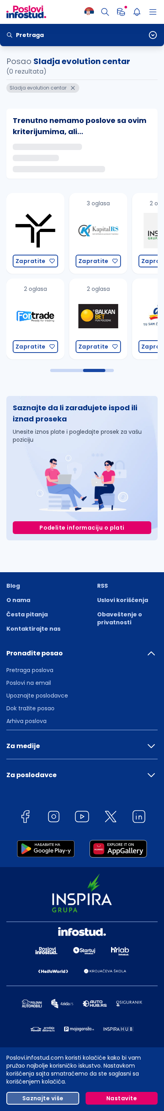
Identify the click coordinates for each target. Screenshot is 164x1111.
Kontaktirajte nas (33, 629)
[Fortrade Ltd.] (34, 319)
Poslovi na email (28, 683)
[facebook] (25, 818)
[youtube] (82, 818)
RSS (102, 586)
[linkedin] (139, 818)
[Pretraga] (105, 12)
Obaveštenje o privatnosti (119, 618)
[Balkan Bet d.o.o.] (97, 319)
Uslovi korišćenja (122, 600)
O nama (18, 600)
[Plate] (121, 12)
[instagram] (54, 818)
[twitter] (111, 818)
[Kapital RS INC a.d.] (97, 233)
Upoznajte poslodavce (37, 696)
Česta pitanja (27, 614)
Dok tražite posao (30, 708)
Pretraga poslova (29, 670)
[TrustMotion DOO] (34, 233)
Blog (13, 586)
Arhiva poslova (26, 721)
